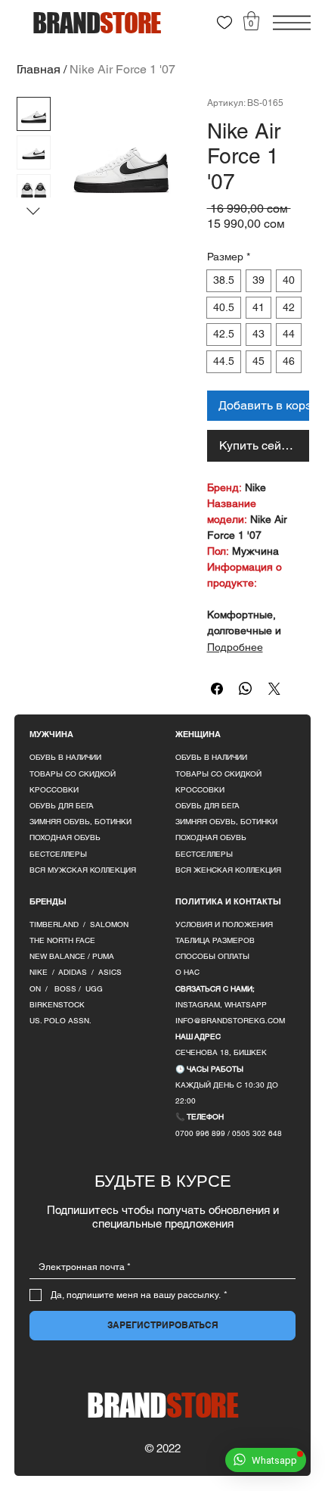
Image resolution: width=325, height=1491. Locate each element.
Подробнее (235, 647)
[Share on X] (274, 689)
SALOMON (109, 924)
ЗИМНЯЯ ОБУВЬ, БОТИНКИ (80, 821)
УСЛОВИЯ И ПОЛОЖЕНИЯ (224, 924)
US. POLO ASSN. (60, 1021)
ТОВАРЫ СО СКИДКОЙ (72, 774)
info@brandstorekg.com (230, 1021)
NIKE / (43, 972)
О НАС (187, 972)
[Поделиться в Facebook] (217, 689)
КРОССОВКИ (54, 790)
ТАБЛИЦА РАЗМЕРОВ (215, 940)
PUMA (103, 956)
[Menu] (292, 23)
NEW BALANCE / (60, 956)
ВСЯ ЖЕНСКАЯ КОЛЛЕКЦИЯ (228, 870)
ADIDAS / (78, 972)
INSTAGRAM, (199, 1005)
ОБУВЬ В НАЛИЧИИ (65, 757)
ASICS (110, 972)
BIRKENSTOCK (57, 1005)
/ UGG (91, 989)
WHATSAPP (245, 1005)
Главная (38, 69)
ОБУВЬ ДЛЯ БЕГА (61, 806)
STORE (162, 1405)
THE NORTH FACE (62, 940)
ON (35, 989)
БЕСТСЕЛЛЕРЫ (58, 854)
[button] (251, 20)
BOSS (66, 989)
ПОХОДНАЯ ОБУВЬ (65, 837)
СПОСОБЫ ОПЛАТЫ (212, 956)
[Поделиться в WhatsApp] (246, 689)
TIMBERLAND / (59, 924)
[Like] (224, 22)
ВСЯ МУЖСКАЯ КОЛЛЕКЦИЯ (82, 870)
